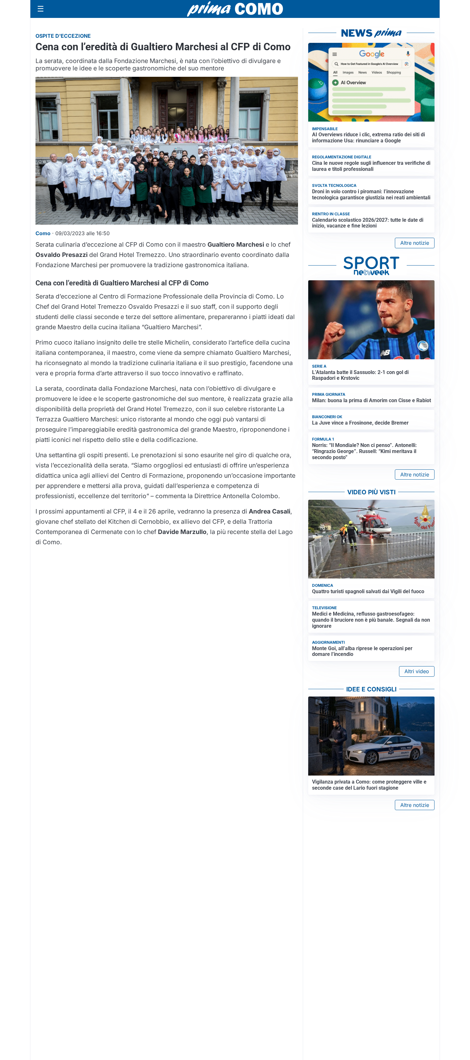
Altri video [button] (416, 671)
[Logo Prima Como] (235, 8)
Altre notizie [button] (414, 243)
